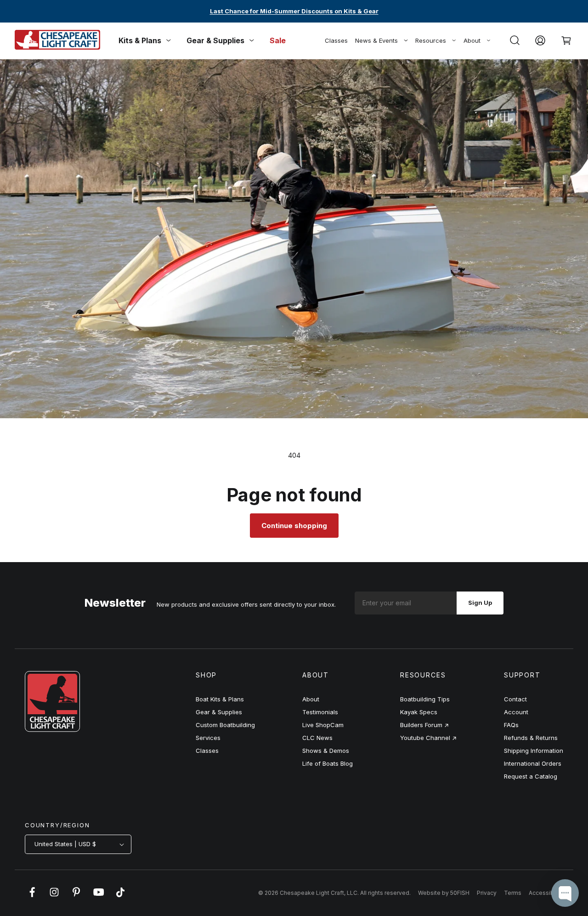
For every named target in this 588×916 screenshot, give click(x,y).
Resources (430, 40)
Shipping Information (533, 750)
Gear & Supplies (219, 712)
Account (516, 712)
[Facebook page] (32, 896)
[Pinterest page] (76, 896)
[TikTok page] (120, 896)
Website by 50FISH (443, 892)
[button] (514, 40)
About (472, 40)
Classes (336, 40)
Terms (512, 892)
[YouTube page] (98, 896)
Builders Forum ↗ (424, 724)
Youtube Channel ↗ (428, 737)
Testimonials (320, 712)
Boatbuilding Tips (425, 699)
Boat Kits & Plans (220, 699)
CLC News (317, 737)
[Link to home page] (52, 729)
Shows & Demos (325, 750)
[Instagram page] (54, 896)
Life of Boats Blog (327, 763)
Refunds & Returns (531, 737)
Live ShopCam (323, 724)
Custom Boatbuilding (225, 724)
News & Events (376, 40)
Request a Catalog (530, 776)
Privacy (487, 892)
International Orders (532, 763)
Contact (515, 699)
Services (208, 737)
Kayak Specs (418, 712)
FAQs (511, 724)
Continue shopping (294, 525)
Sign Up (480, 602)
